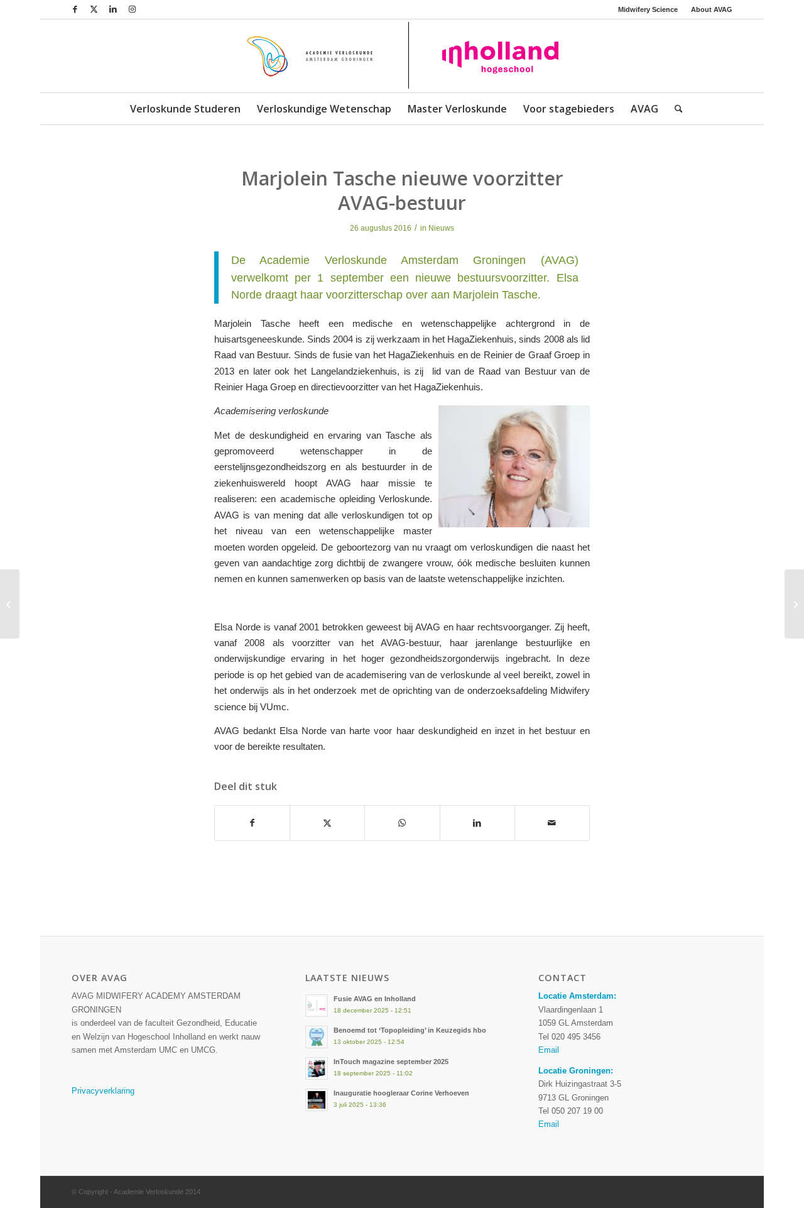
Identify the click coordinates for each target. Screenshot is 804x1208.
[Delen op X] (327, 823)
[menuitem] (648, 9)
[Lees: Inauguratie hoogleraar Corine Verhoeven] (316, 1100)
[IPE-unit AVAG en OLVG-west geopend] (794, 604)
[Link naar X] (94, 9)
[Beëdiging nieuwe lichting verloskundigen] (9, 604)
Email (548, 1050)
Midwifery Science (648, 9)
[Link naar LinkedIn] (113, 9)
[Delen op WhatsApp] (402, 823)
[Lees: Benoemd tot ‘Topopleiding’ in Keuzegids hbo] (316, 1037)
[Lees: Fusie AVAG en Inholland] (316, 1005)
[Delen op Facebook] (252, 823)
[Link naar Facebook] (75, 9)
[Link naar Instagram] (131, 9)
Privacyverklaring (103, 1090)
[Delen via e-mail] (552, 823)
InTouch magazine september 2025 (391, 1061)
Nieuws (441, 228)
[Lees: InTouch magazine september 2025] (316, 1068)
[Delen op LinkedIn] (477, 823)
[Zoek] (674, 108)
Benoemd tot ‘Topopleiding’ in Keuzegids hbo (410, 1030)
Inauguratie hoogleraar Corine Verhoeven (401, 1093)
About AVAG (711, 9)
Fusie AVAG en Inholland (375, 998)
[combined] (402, 55)
